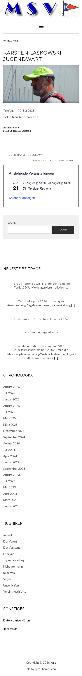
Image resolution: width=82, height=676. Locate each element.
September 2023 (14, 468)
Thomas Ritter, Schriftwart (53, 160)
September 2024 (14, 437)
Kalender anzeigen (22, 197)
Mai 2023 (9, 487)
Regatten (9, 573)
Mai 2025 (9, 418)
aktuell (7, 535)
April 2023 (10, 493)
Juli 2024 (9, 449)
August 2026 (11, 387)
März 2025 (10, 424)
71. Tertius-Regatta (37, 188)
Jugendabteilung (13, 560)
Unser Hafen (11, 585)
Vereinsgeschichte (14, 591)
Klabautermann (13, 566)
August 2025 (11, 405)
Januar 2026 (11, 399)
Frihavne (8, 554)
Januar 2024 (11, 462)
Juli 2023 (9, 481)
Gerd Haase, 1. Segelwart (27, 154)
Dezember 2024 (13, 431)
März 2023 (10, 500)
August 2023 (11, 475)
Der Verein (10, 541)
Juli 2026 (9, 393)
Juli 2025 (9, 412)
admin (16, 127)
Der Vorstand (24, 130)
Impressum (10, 628)
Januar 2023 (11, 506)
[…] (66, 287)
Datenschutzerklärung (17, 620)
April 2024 (10, 456)
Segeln (7, 579)
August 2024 (11, 443)
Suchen (12, 222)
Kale (53, 662)
